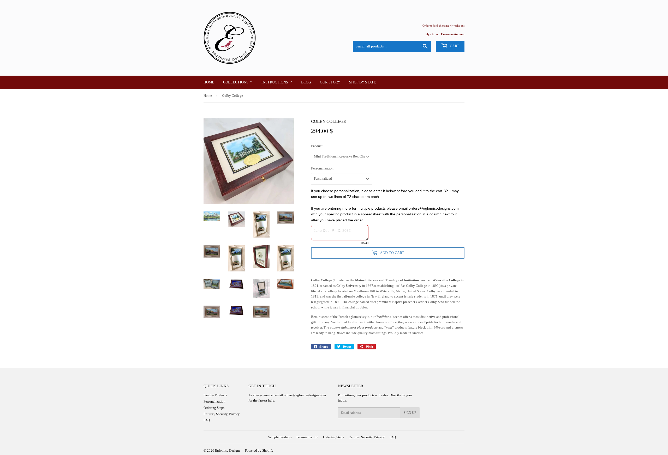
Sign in (430, 34)
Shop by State (362, 82)
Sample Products (215, 395)
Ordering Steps (214, 408)
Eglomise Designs (227, 450)
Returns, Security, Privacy (222, 414)
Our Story (330, 82)
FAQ (207, 420)
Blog (306, 82)
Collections (236, 82)
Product (317, 146)
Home (209, 82)
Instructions (275, 82)
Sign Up (410, 413)
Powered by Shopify (259, 450)
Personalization (322, 168)
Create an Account (452, 34)
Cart (454, 46)
